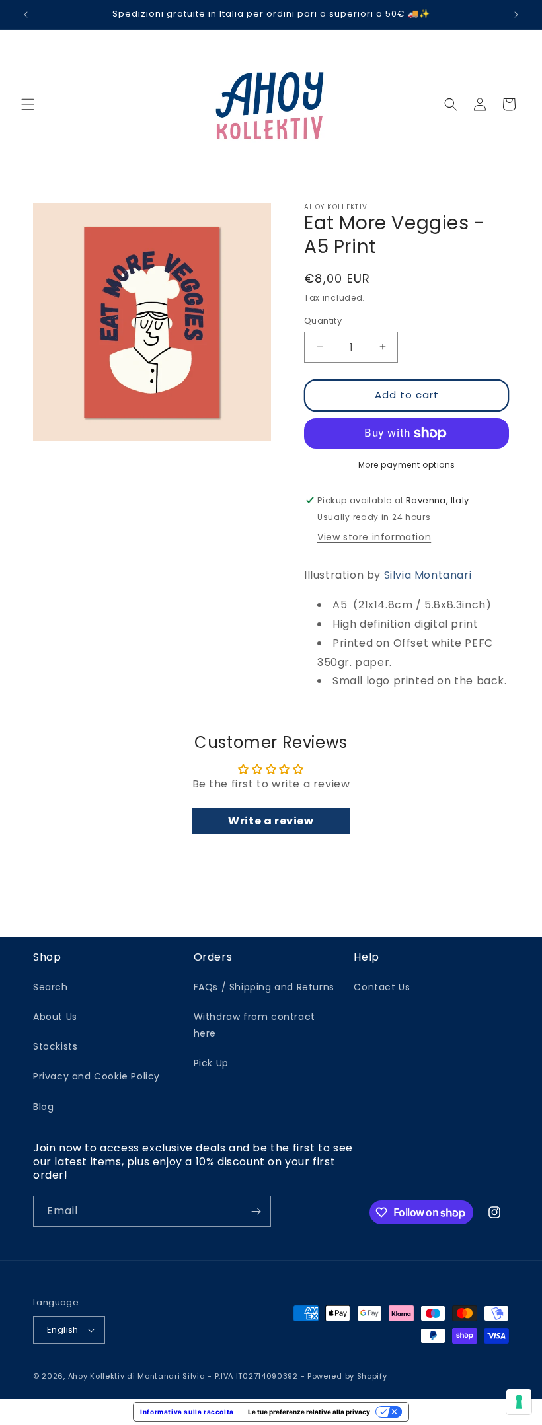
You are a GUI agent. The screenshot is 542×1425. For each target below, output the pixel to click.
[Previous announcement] (25, 14)
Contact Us (382, 987)
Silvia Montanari (428, 575)
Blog (43, 1106)
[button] (27, 104)
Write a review (270, 820)
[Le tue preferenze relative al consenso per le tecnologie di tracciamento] (518, 1401)
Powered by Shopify (347, 1376)
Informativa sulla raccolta (187, 1412)
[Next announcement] (516, 14)
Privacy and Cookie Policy (96, 1076)
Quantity (323, 320)
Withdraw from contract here (254, 1025)
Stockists (55, 1046)
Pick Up (211, 1063)
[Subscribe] (255, 1211)
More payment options (406, 464)
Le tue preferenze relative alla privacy (309, 1412)
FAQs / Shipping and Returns (264, 987)
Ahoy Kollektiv (98, 1376)
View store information (374, 537)
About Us (55, 1016)
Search (50, 987)
